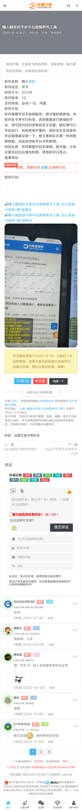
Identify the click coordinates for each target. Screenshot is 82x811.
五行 (14, 401)
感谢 (37, 475)
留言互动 (28, 774)
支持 (27, 475)
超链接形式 (47, 401)
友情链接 (54, 774)
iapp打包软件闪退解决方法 (61, 451)
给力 (14, 479)
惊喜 (34, 479)
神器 (31, 82)
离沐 (16, 697)
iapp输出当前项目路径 (21, 449)
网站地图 (15, 774)
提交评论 (61, 527)
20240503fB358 (24, 601)
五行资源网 (24, 767)
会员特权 (57, 807)
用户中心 (73, 807)
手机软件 (56, 32)
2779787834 (22, 724)
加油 (24, 479)
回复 (44, 167)
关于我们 (41, 774)
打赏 (41, 381)
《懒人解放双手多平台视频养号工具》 (42, 408)
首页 (8, 807)
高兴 (67, 475)
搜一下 (60, 381)
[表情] (14, 528)
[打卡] (22, 491)
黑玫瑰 (18, 654)
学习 (47, 475)
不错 (57, 475)
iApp (44, 479)
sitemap (67, 774)
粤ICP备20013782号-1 (22, 782)
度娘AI (18, 628)
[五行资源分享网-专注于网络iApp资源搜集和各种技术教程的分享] (41, 7)
